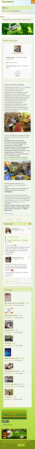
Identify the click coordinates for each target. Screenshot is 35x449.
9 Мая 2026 (8, 343)
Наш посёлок (17, 19)
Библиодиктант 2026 (11, 315)
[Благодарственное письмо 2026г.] (17, 297)
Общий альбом (9, 386)
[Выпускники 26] (17, 324)
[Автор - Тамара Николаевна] (17, 48)
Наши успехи (8, 305)
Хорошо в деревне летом (12, 384)
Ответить (9, 254)
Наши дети (8, 332)
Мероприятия (9, 373)
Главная (5, 19)
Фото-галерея (9, 404)
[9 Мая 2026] (17, 338)
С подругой (8, 397)
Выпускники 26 (9, 330)
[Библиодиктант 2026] (17, 311)
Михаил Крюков (17, 257)
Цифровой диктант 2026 (12, 358)
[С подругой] (17, 392)
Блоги (10, 19)
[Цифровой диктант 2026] (17, 352)
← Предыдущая (8, 219)
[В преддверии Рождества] (17, 366)
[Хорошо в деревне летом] (17, 379)
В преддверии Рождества (12, 371)
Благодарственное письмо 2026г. (15, 303)
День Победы (8, 345)
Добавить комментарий (11, 281)
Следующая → (20, 219)
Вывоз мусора (26, 19)
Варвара (14, 228)
